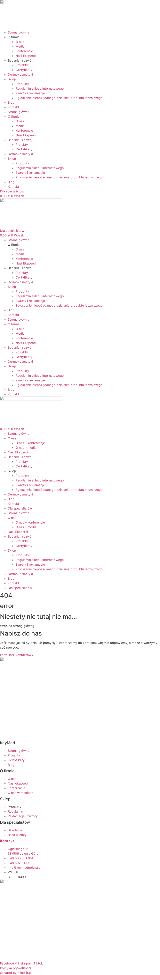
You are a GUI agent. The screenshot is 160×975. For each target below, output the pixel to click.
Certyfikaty (24, 70)
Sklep (12, 79)
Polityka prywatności (15, 968)
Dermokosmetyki (20, 74)
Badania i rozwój (20, 457)
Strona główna (18, 32)
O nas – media (26, 448)
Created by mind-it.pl (16, 973)
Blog (11, 102)
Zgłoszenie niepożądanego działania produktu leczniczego (59, 98)
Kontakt (13, 107)
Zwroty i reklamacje (30, 93)
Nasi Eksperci (26, 56)
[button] (17, 626)
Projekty (22, 65)
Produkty (22, 84)
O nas (20, 42)
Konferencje (24, 51)
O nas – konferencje (30, 443)
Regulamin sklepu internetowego (40, 88)
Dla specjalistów (20, 508)
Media (20, 46)
